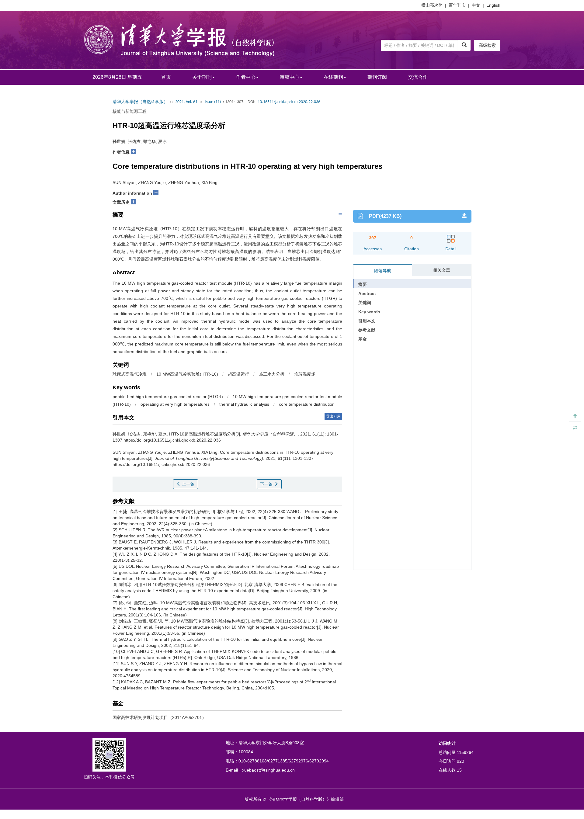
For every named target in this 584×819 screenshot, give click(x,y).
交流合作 (418, 77)
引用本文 (366, 320)
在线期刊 (333, 77)
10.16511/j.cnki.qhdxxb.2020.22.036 (289, 102)
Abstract (367, 293)
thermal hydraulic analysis (244, 404)
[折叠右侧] (575, 428)
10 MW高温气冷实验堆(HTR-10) (187, 374)
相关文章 (441, 270)
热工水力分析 (271, 374)
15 (459, 770)
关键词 (364, 302)
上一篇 (188, 484)
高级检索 (487, 45)
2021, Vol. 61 (186, 102)
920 (460, 761)
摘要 (362, 284)
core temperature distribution (307, 404)
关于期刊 (202, 77)
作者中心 (245, 77)
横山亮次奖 (432, 5)
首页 (166, 77)
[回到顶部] (575, 416)
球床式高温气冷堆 (130, 374)
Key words (369, 311)
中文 (476, 5)
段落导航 (382, 270)
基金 (362, 339)
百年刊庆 (457, 5)
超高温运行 (238, 374)
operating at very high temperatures (175, 404)
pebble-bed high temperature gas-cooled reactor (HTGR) (168, 396)
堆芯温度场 (304, 374)
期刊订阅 (377, 77)
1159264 (465, 752)
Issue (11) (213, 102)
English (493, 5)
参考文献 (366, 330)
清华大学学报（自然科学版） (140, 102)
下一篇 (267, 484)
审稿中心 (289, 77)
